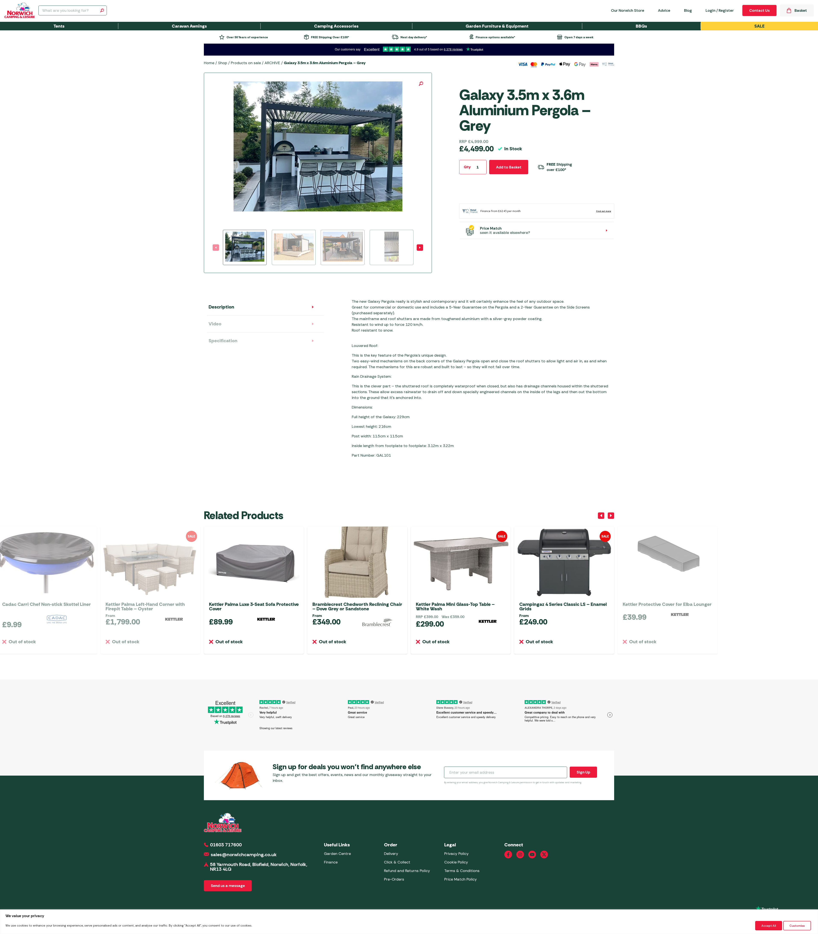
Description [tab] (221, 307)
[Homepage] (19, 10)
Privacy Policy (456, 853)
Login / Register (720, 10)
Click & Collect (397, 862)
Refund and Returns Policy (407, 870)
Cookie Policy (456, 862)
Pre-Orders (394, 879)
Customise (797, 926)
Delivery (391, 853)
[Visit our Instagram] (520, 854)
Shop (222, 62)
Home (209, 62)
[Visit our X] (544, 854)
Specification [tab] (223, 341)
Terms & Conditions (462, 870)
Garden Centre (337, 853)
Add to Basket (508, 167)
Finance (331, 862)
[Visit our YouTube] (532, 854)
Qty (467, 167)
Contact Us (759, 10)
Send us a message (228, 885)
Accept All (768, 926)
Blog (688, 10)
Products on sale (246, 62)
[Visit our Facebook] (508, 854)
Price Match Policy (460, 879)
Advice (664, 10)
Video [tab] (215, 324)
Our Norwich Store (627, 10)
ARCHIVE (272, 62)
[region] (409, 921)
